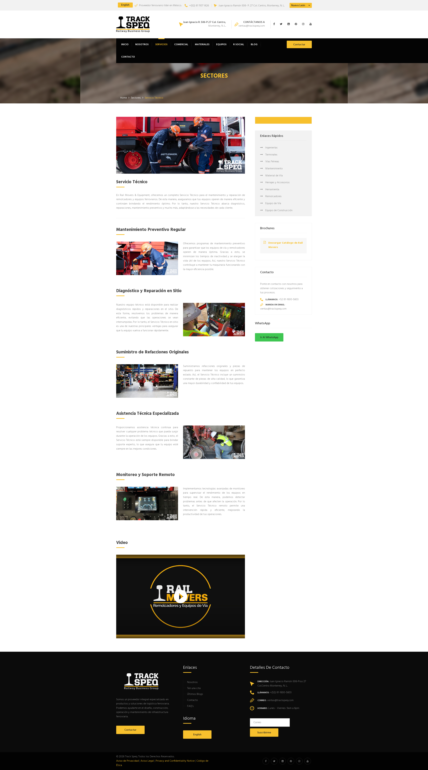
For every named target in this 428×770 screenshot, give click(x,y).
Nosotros (192, 682)
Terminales (271, 155)
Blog (254, 44)
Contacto (128, 57)
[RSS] (310, 24)
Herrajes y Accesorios (277, 182)
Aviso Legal (147, 761)
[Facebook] (275, 24)
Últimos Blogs (195, 694)
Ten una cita (194, 688)
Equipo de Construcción (278, 210)
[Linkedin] (289, 24)
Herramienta (272, 189)
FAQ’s (190, 706)
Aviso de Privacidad (127, 761)
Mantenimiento (274, 168)
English (125, 5)
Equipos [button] (221, 44)
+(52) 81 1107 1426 (199, 6)
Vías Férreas (272, 161)
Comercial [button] (181, 44)
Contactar (299, 44)
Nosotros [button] (142, 44)
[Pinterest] (296, 24)
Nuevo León (298, 5)
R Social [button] (238, 44)
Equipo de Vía (273, 203)
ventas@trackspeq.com (251, 24)
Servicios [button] (161, 44)
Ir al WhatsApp (269, 337)
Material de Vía (274, 176)
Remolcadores (273, 196)
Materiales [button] (202, 44)
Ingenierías (271, 148)
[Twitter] (282, 24)
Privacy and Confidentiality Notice (175, 761)
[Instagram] (304, 24)
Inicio (125, 44)
